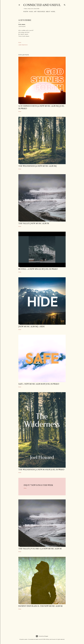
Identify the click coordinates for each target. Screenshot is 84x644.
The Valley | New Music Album (33, 223)
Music (31, 11)
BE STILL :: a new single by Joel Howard (38, 269)
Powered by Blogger (43, 636)
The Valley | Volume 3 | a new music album (40, 548)
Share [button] (19, 42)
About (48, 11)
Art (35, 11)
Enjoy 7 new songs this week (38, 485)
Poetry (25, 11)
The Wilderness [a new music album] (37, 166)
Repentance (24, 44)
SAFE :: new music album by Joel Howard (38, 384)
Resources (41, 11)
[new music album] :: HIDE (31, 326)
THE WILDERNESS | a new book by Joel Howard (41, 469)
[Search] (65, 4)
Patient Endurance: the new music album (40, 606)
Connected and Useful (42, 5)
